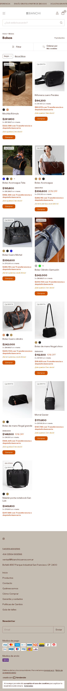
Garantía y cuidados (12, 599)
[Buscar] (61, 22)
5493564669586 (11, 549)
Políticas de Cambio (12, 604)
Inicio (4, 33)
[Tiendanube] (14, 678)
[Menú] (3, 13)
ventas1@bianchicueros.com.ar (18, 559)
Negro (6, 56)
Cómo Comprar (10, 593)
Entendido (28, 686)
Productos (7, 577)
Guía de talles (9, 609)
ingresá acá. (49, 670)
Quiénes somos (10, 588)
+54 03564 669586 (12, 554)
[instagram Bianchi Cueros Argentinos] (3, 538)
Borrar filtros (20, 56)
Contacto (7, 583)
